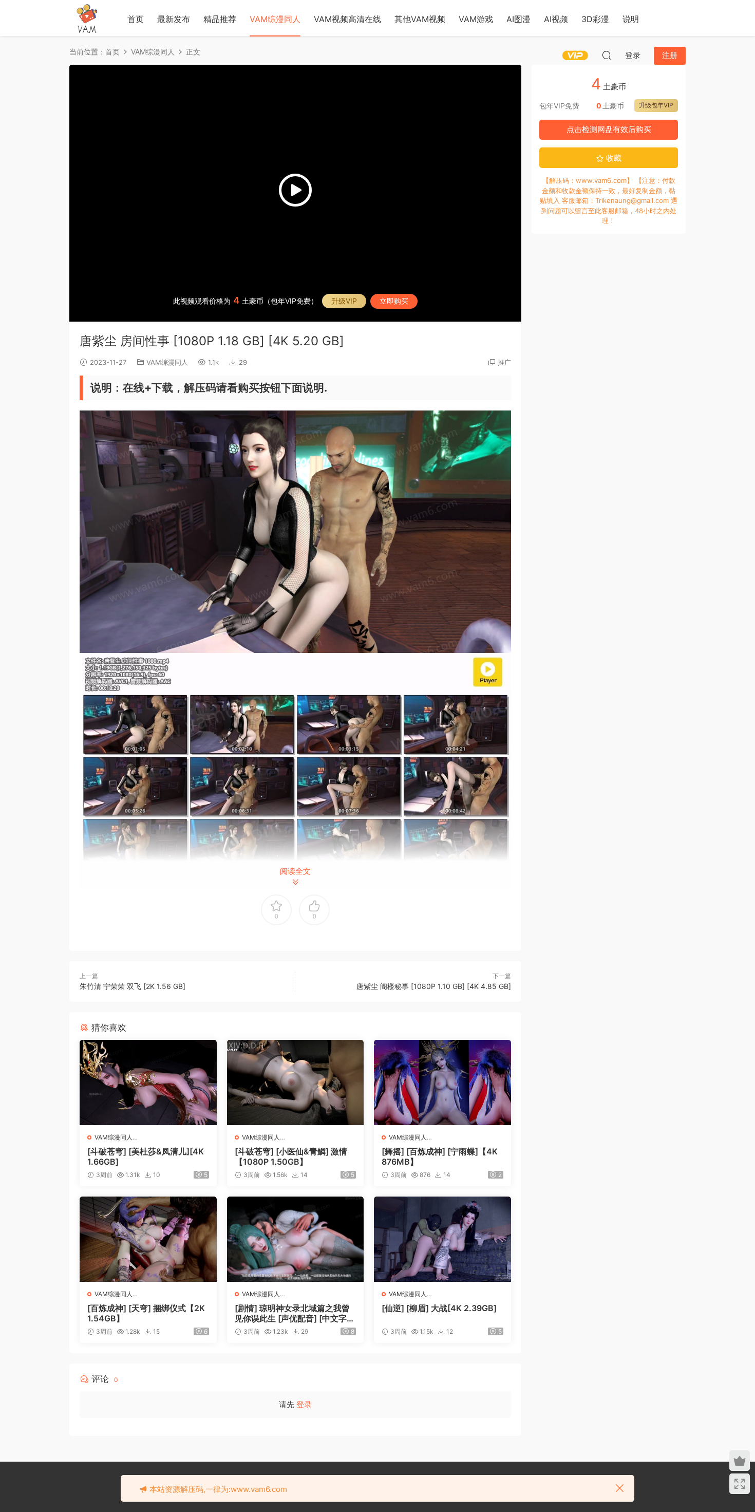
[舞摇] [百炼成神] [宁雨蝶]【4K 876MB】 (440, 1156)
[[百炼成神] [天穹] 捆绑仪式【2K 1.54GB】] (148, 1239)
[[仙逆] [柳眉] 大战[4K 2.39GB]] (442, 1239)
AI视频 (556, 19)
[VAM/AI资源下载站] (87, 18)
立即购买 (394, 300)
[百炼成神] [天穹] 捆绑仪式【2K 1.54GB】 (146, 1313)
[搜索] (606, 55)
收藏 (612, 158)
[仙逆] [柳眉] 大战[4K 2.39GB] (439, 1308)
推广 (504, 362)
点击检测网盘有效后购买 (609, 129)
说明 (630, 19)
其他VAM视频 (419, 19)
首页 (135, 19)
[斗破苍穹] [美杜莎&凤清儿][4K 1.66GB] (145, 1156)
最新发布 (173, 19)
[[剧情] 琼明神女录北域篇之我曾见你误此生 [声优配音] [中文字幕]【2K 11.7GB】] (295, 1239)
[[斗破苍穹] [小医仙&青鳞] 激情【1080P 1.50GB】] (295, 1082)
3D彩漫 (595, 19)
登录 (304, 1404)
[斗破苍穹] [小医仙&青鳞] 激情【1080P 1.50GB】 (291, 1156)
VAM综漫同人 (275, 19)
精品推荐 (219, 19)
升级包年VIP (656, 105)
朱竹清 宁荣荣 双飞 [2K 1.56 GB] (132, 986)
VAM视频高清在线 (347, 19)
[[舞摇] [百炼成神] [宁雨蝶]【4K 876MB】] (442, 1082)
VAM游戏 (476, 19)
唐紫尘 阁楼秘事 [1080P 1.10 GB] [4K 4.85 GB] (433, 986)
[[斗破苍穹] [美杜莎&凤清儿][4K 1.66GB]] (148, 1082)
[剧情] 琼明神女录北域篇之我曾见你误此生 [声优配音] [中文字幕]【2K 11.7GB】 (292, 1313)
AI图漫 (518, 19)
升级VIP (344, 300)
